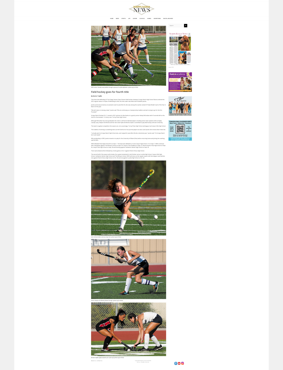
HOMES (149, 18)
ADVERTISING (157, 18)
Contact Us (99, 360)
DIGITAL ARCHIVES (168, 18)
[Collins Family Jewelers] (180, 106)
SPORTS (123, 18)
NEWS (117, 18)
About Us (93, 360)
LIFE (129, 18)
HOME (111, 18)
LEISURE (135, 18)
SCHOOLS (142, 18)
